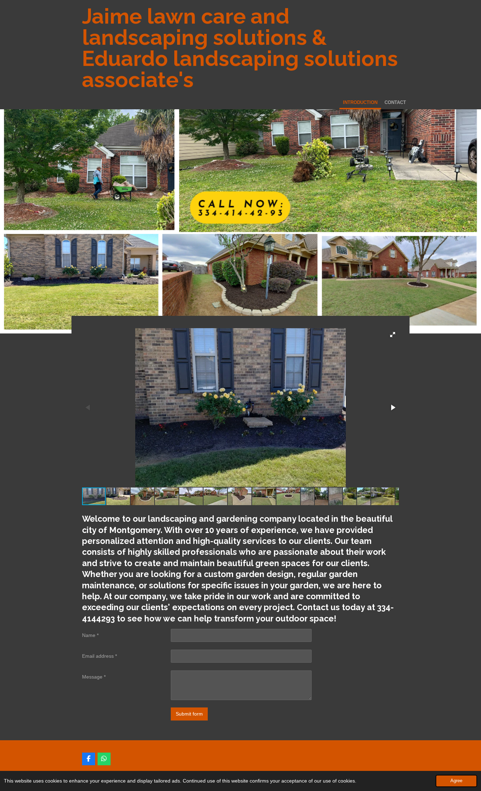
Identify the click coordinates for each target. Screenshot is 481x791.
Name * (90, 635)
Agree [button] (456, 780)
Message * (94, 677)
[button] (392, 334)
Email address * (99, 656)
